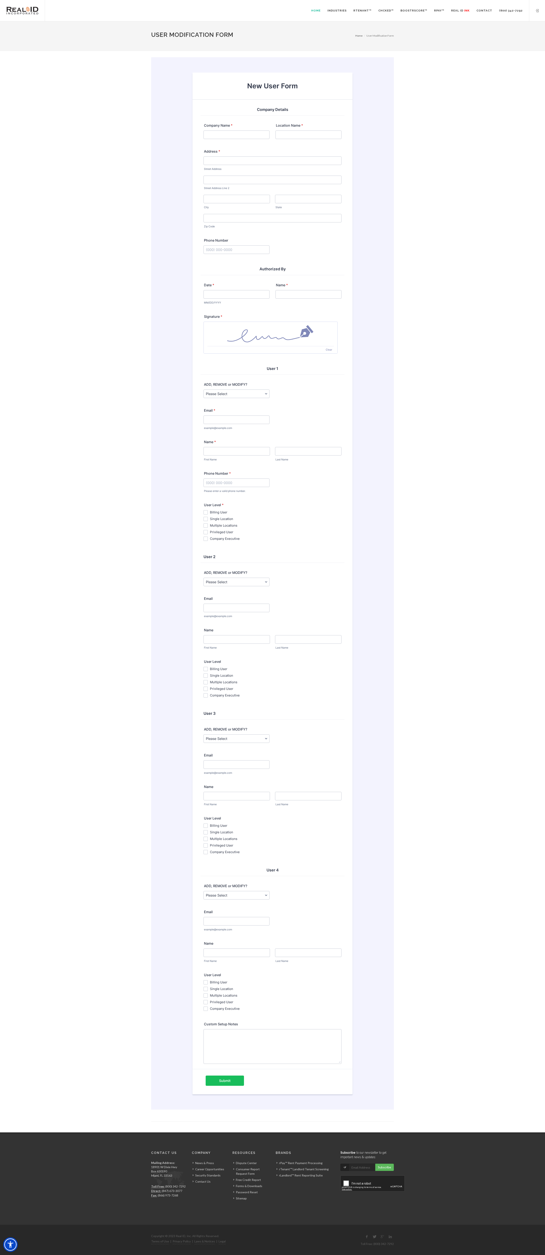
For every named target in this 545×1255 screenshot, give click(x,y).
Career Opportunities (209, 1169)
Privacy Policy (182, 1241)
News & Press (204, 1163)
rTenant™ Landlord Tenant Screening (304, 1169)
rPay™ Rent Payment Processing (301, 1163)
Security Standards (208, 1175)
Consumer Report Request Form (248, 1171)
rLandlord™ (286, 1175)
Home (359, 35)
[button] (10, 1244)
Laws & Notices (204, 1241)
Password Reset (247, 1192)
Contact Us (203, 1181)
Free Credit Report (248, 1180)
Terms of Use (160, 1241)
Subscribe (384, 1167)
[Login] (537, 10)
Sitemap (241, 1198)
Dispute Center (246, 1163)
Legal (222, 1241)
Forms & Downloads (249, 1186)
